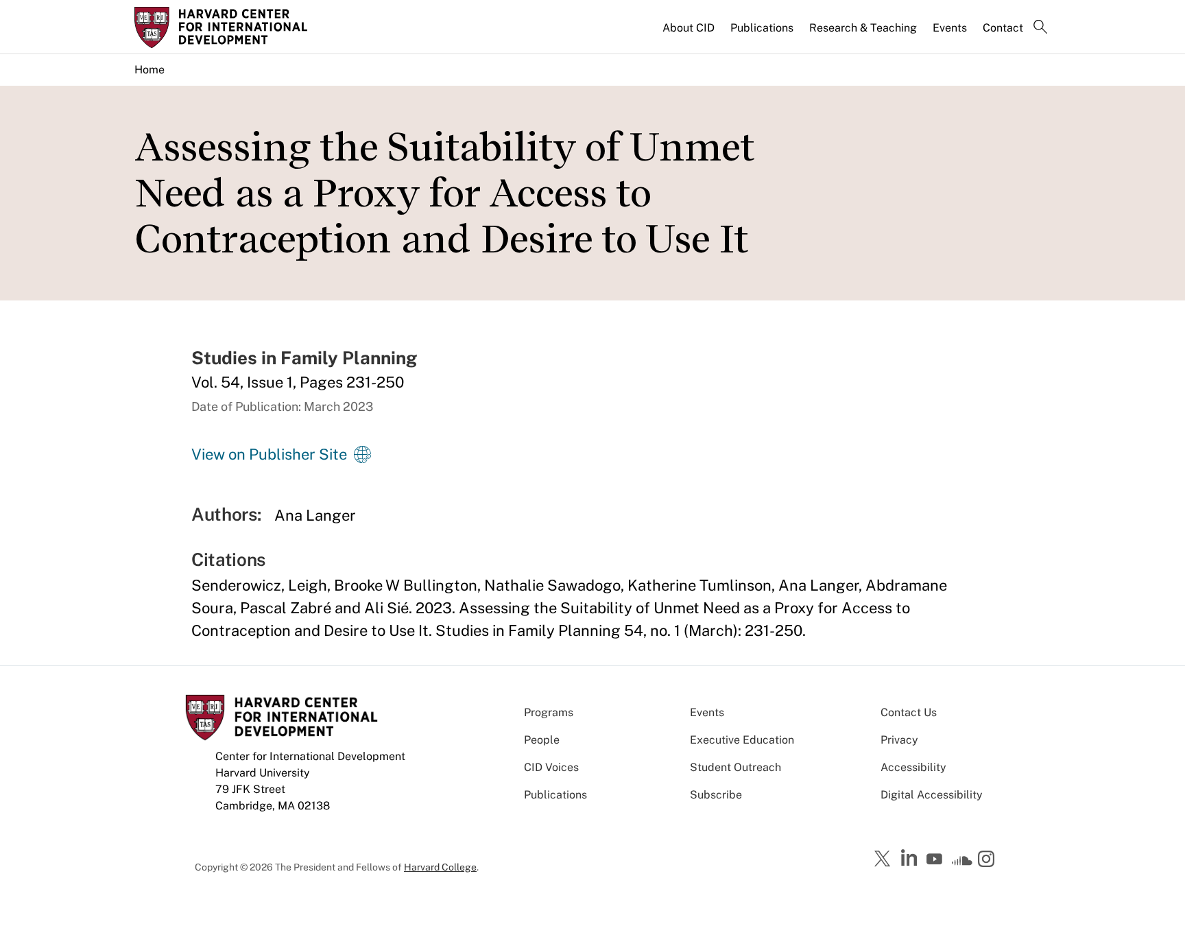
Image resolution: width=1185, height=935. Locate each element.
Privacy (899, 739)
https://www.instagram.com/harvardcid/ (988, 860)
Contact (1003, 27)
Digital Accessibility (932, 794)
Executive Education (742, 739)
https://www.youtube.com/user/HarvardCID (936, 860)
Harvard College (440, 867)
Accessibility (913, 767)
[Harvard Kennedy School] (241, 27)
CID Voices (551, 767)
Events (950, 27)
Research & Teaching (863, 27)
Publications (761, 27)
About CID (688, 27)
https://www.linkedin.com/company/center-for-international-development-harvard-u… (910, 858)
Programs (548, 712)
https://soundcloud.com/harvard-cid (962, 863)
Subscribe (716, 794)
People (542, 739)
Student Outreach (735, 767)
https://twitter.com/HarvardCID (884, 859)
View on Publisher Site (269, 454)
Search (1040, 28)
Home (149, 69)
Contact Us (909, 712)
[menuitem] (689, 33)
